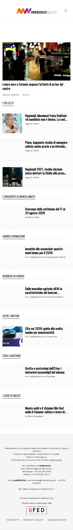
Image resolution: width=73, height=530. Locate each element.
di (26, 217)
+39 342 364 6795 (42, 471)
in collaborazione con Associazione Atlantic (46, 257)
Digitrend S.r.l (48, 489)
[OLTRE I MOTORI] (11, 312)
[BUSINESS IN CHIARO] (13, 272)
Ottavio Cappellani (35, 416)
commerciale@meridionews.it (41, 480)
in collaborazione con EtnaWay (41, 376)
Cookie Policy (57, 519)
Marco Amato (33, 217)
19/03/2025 (15, 95)
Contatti (12, 519)
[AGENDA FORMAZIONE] (14, 232)
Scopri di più (56, 460)
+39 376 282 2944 (41, 474)
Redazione (7, 95)
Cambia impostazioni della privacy (37, 498)
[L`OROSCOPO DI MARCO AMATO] (19, 193)
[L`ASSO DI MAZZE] (11, 392)
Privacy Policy (33, 519)
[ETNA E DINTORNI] (12, 352)
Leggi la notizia (32, 124)
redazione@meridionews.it (39, 468)
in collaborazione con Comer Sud (42, 336)
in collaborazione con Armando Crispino (45, 297)
